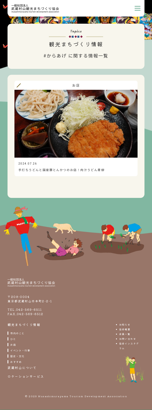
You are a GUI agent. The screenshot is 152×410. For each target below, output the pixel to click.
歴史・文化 (17, 356)
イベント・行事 (20, 350)
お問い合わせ (127, 338)
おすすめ (16, 361)
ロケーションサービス (26, 376)
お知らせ (125, 324)
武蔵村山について (22, 367)
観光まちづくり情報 (24, 324)
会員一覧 (125, 334)
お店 (13, 344)
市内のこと (17, 333)
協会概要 (125, 329)
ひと (13, 339)
